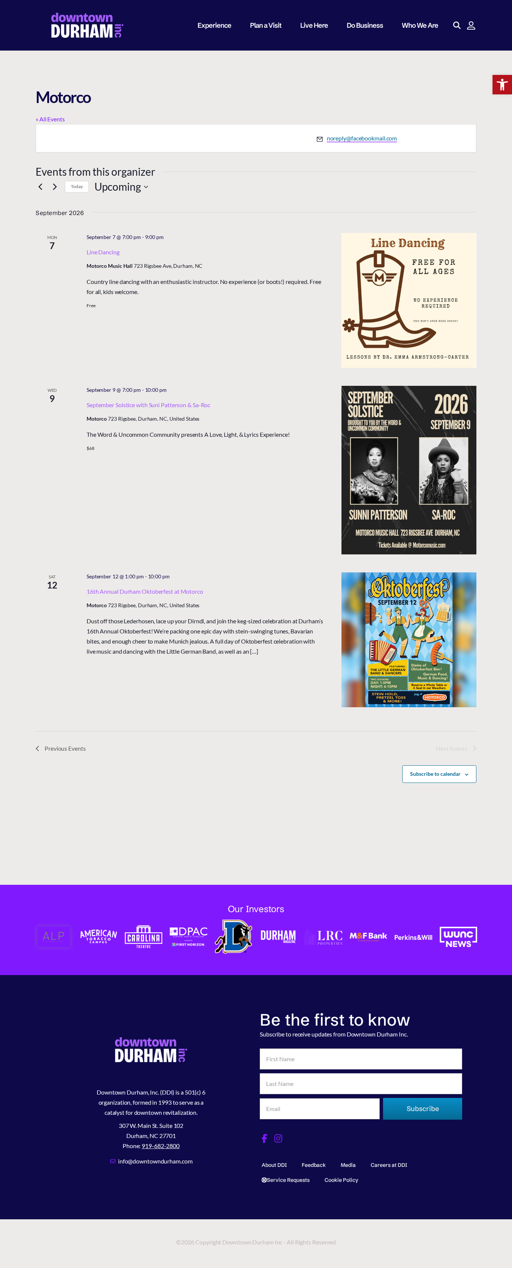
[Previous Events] (40, 186)
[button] (502, 84)
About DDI (274, 1165)
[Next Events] (54, 186)
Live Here (314, 25)
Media (348, 1165)
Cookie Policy (341, 1180)
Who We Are (420, 25)
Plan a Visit (265, 25)
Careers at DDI (389, 1165)
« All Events (50, 118)
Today (77, 186)
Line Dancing (103, 251)
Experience (214, 25)
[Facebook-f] (264, 1138)
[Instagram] (278, 1138)
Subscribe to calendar (435, 774)
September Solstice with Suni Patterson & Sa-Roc (148, 404)
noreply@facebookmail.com (362, 138)
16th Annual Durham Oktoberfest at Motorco (145, 591)
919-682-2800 (161, 1145)
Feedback (314, 1165)
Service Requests (288, 1180)
